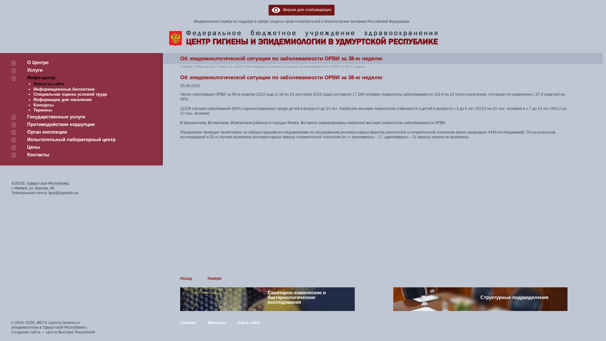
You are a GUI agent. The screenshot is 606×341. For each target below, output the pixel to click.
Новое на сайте (48, 83)
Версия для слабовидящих (305, 10)
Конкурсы (43, 105)
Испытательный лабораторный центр (71, 139)
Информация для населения (62, 99)
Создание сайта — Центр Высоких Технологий (53, 332)
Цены (33, 147)
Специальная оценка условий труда (70, 94)
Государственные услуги (56, 116)
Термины (42, 110)
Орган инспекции (47, 132)
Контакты (38, 154)
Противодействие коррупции (61, 124)
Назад (186, 278)
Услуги (35, 70)
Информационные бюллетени (64, 89)
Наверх (215, 278)
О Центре (38, 62)
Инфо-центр (41, 77)
